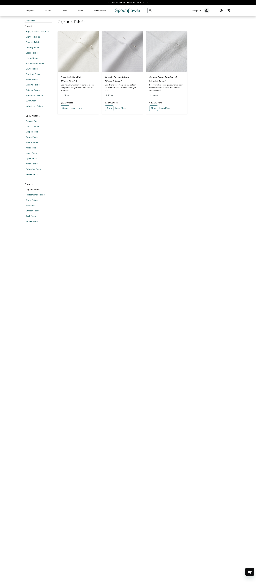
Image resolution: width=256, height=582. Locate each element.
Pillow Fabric (32, 79)
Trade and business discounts (128, 3)
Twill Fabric (31, 216)
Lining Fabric (32, 69)
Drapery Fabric (32, 47)
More (65, 95)
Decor (64, 10)
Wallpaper (30, 10)
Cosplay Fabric (33, 42)
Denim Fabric (32, 137)
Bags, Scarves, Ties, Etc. (37, 31)
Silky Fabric (31, 205)
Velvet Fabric (32, 174)
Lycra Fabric (31, 158)
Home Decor (32, 58)
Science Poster (33, 90)
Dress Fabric (32, 53)
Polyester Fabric (33, 169)
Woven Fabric (32, 221)
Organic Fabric (33, 189)
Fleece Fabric (32, 142)
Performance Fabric (35, 194)
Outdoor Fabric (33, 74)
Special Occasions (34, 95)
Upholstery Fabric (34, 106)
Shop (65, 108)
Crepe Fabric (32, 131)
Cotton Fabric (32, 126)
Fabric (80, 10)
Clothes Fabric (33, 37)
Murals (48, 10)
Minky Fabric (32, 163)
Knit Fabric (31, 147)
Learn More (76, 108)
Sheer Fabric (32, 200)
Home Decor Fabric (35, 63)
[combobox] (196, 10)
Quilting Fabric (33, 84)
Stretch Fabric (32, 210)
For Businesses (100, 10)
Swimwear (31, 100)
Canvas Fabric (32, 121)
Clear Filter (30, 20)
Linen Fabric (31, 153)
